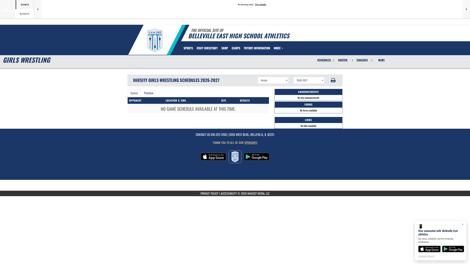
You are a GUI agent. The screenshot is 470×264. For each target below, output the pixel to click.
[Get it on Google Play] (453, 249)
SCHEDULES (324, 60)
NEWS (381, 60)
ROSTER (343, 60)
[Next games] (466, 9)
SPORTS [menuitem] (188, 48)
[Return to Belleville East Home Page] (155, 40)
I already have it (426, 256)
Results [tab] (25, 13)
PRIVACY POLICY (209, 193)
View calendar (260, 4)
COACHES (362, 60)
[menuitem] (207, 48)
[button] (333, 80)
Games (134, 93)
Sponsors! (250, 142)
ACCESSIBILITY (229, 193)
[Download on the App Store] (429, 249)
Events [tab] (25, 4)
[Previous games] (37, 9)
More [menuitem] (277, 48)
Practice (148, 93)
